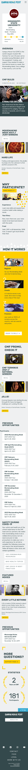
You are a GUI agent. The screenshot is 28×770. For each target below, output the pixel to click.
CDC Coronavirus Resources (13, 555)
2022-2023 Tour (10, 515)
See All (6, 138)
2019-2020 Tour (9, 504)
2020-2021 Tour (9, 449)
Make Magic (8, 190)
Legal (14, 757)
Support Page (10, 662)
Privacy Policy (17, 764)
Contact (14, 751)
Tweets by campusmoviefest (12, 724)
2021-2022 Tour (9, 437)
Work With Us (14, 760)
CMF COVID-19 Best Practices (14, 567)
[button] (26, 2)
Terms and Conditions (15, 765)
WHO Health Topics (14, 561)
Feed (14, 754)
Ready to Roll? (12, 333)
